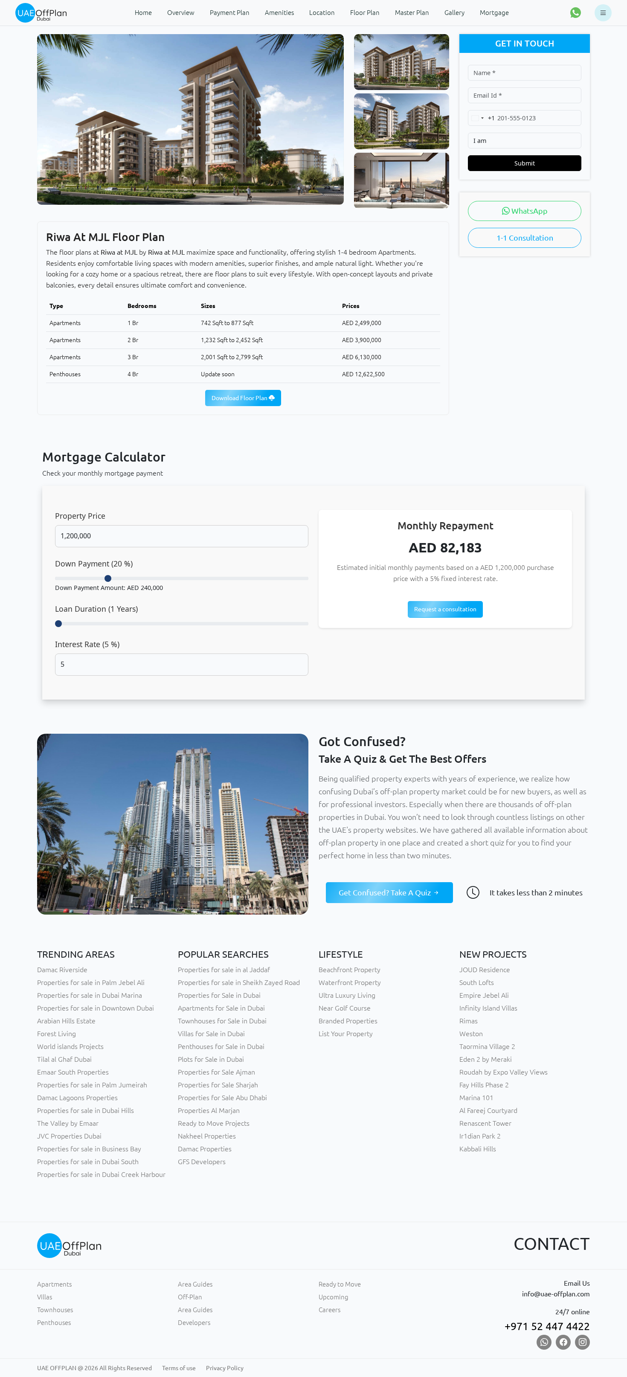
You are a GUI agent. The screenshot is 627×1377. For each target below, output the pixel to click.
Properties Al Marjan (209, 1110)
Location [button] (322, 12)
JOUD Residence (484, 969)
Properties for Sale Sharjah (218, 1085)
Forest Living (56, 1033)
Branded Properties (348, 1021)
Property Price (80, 516)
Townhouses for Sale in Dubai (222, 1021)
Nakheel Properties (207, 1136)
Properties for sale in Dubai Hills (85, 1110)
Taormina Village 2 (487, 1046)
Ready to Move (340, 1284)
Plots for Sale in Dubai (211, 1059)
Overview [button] (180, 12)
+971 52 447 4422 (547, 1326)
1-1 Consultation (524, 237)
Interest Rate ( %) (87, 644)
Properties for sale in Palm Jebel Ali (91, 982)
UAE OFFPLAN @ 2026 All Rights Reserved (94, 1368)
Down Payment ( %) (94, 563)
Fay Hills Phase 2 (484, 1085)
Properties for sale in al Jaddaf (224, 969)
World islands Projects (70, 1046)
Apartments (54, 1284)
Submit (524, 163)
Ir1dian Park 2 (480, 1136)
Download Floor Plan (240, 398)
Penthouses (54, 1322)
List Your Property (346, 1033)
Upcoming (333, 1297)
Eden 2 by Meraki (485, 1059)
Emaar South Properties (73, 1072)
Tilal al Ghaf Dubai (64, 1059)
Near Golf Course (345, 1008)
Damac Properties (205, 1149)
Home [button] (143, 12)
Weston (471, 1033)
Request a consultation (445, 609)
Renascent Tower (485, 1123)
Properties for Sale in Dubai (219, 995)
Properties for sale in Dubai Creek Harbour (101, 1174)
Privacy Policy (225, 1368)
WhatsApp (529, 210)
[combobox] (481, 117)
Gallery (454, 12)
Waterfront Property (350, 982)
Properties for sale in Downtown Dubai (95, 1008)
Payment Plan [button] (230, 12)
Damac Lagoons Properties (77, 1097)
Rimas (468, 1021)
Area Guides (195, 1284)
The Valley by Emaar (68, 1123)
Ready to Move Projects (214, 1123)
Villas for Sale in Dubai (211, 1033)
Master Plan (412, 12)
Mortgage (494, 12)
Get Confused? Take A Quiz (386, 892)
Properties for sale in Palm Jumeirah (92, 1085)
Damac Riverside (62, 969)
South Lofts (476, 982)
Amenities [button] (279, 12)
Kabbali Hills (477, 1149)
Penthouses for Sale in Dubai (221, 1046)
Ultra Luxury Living (347, 995)
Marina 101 (476, 1097)
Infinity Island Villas (488, 1008)
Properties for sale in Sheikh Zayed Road (239, 982)
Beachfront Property (349, 969)
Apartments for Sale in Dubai (221, 1008)
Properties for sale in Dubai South (88, 1161)
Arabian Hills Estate (66, 1021)
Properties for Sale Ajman (216, 1072)
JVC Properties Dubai (69, 1136)
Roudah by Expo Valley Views (503, 1072)
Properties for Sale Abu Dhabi (222, 1097)
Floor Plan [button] (365, 12)
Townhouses (55, 1309)
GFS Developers (202, 1161)
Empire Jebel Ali (484, 995)
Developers (194, 1322)
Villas (44, 1297)
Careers (329, 1309)
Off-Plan (190, 1297)
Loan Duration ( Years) (96, 609)
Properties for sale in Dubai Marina (89, 995)
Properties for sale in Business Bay (89, 1149)
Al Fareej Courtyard (488, 1110)
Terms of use (179, 1368)
